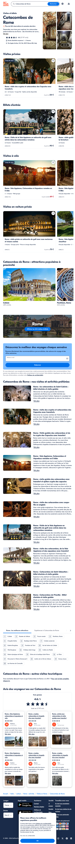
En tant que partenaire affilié (62, 816)
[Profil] (69, 4)
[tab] (17, 630)
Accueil (5, 794)
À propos (51, 805)
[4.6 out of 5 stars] (37, 704)
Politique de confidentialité (35, 375)
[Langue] (62, 3)
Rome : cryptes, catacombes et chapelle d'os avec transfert (36, 716)
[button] (29, 78)
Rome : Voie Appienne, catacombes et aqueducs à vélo (14, 716)
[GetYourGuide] (6, 4)
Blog (50, 812)
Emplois (51, 809)
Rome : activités (28, 794)
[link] (29, 78)
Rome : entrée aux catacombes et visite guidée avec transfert (59, 716)
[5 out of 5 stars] (14, 721)
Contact (36, 803)
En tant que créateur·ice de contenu (63, 810)
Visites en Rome (42, 794)
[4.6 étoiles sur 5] (11, 37)
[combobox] (29, 4)
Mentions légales (39, 807)
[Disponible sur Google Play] (25, 805)
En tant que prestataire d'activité (62, 805)
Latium (18, 794)
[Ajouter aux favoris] (53, 60)
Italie (12, 794)
